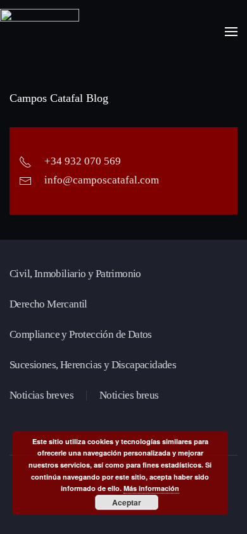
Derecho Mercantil (48, 304)
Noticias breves (41, 395)
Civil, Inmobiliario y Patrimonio (75, 274)
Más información (151, 488)
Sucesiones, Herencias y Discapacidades (93, 365)
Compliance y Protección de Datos (81, 334)
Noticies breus (129, 395)
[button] (231, 31)
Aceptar (126, 502)
